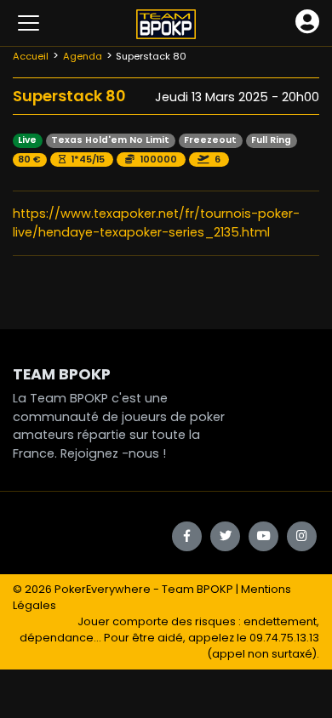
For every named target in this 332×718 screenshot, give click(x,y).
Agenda (82, 56)
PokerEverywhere (102, 589)
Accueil (31, 56)
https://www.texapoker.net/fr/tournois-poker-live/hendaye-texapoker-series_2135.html (156, 223)
